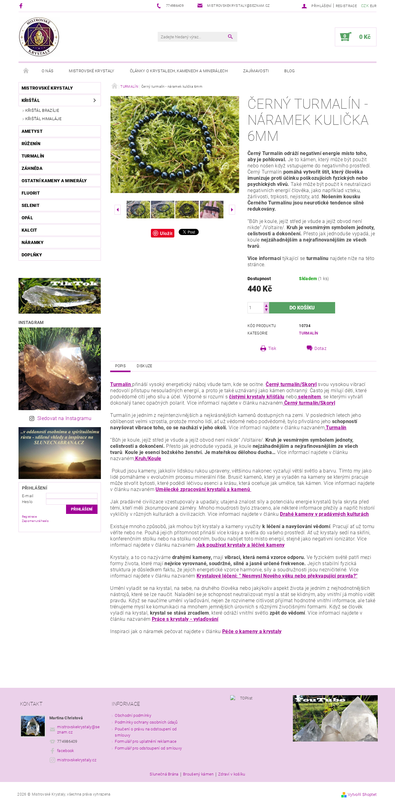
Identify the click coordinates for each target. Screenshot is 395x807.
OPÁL (27, 217)
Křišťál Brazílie (42, 110)
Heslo (27, 501)
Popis (120, 366)
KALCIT (29, 230)
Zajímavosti (256, 71)
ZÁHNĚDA (32, 168)
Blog (289, 71)
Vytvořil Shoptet (362, 794)
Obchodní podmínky (133, 715)
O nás (48, 71)
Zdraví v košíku (231, 774)
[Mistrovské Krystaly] (39, 37)
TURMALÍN (33, 155)
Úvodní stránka (26, 71)
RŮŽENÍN (31, 143)
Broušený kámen (198, 774)
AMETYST (32, 131)
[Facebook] (22, 5)
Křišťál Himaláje (43, 118)
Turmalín (308, 333)
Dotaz (320, 348)
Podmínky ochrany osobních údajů (146, 722)
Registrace (346, 6)
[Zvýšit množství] (266, 305)
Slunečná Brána (164, 774)
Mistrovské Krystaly (91, 71)
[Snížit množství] (266, 310)
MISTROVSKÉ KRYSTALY (47, 88)
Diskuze (144, 366)
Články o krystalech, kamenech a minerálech (179, 71)
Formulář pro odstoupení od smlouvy (148, 748)
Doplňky (32, 254)
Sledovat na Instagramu (64, 418)
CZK (365, 5)
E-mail (28, 496)
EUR (373, 6)
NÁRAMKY (33, 242)
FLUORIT (31, 193)
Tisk (272, 348)
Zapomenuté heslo (35, 521)
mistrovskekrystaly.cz (77, 760)
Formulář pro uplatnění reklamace (146, 741)
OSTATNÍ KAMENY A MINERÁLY (54, 180)
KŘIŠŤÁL (31, 100)
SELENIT (31, 205)
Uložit (166, 233)
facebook (65, 750)
